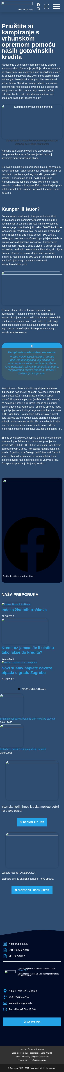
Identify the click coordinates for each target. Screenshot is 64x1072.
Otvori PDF (23, 970)
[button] (46, 6)
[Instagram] (38, 8)
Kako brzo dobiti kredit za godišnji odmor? (23, 749)
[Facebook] (38, 4)
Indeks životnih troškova (24, 610)
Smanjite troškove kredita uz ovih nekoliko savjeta (27, 718)
